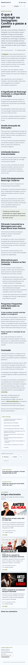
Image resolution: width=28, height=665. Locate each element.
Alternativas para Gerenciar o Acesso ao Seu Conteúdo (14, 435)
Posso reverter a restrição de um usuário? (13, 444)
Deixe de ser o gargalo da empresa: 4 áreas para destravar (13, 556)
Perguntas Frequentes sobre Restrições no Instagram (13, 438)
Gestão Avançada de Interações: (11, 422)
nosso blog (4, 392)
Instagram (5, 54)
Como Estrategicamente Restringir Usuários (14, 428)
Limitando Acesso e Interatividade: (12, 425)
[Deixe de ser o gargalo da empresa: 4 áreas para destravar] (14, 545)
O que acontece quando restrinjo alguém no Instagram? (14, 441)
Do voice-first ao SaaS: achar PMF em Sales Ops (13, 519)
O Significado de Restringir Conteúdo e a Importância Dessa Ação (13, 420)
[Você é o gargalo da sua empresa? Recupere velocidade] (14, 580)
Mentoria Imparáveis (13, 401)
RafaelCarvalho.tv (6, 2)
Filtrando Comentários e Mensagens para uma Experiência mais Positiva (14, 431)
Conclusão (6, 447)
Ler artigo (4, 534)
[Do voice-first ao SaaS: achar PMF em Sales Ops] (14, 508)
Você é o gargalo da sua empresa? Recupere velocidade (13, 590)
